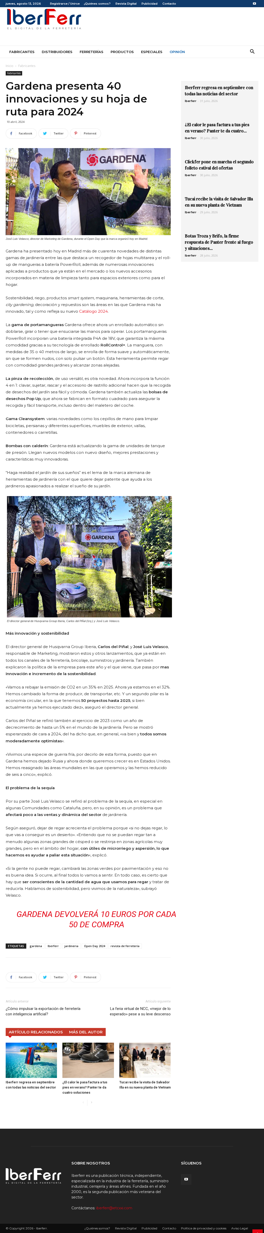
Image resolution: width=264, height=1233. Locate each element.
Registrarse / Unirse (65, 3)
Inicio (9, 66)
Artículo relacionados (36, 1032)
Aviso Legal (239, 1228)
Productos (122, 52)
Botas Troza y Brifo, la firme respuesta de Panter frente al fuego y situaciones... (219, 242)
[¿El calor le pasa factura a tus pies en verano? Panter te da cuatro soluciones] (88, 1060)
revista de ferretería (125, 946)
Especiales (151, 52)
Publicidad (150, 3)
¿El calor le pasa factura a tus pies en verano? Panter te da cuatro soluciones (84, 1087)
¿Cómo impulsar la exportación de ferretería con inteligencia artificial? (43, 1011)
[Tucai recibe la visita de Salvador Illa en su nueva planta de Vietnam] (145, 1060)
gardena (36, 946)
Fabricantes (22, 52)
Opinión (177, 52)
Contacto (169, 3)
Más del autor (86, 1032)
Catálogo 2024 (93, 311)
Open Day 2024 (94, 946)
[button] (252, 52)
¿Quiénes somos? (97, 3)
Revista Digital (126, 3)
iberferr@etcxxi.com (114, 1208)
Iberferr (53, 946)
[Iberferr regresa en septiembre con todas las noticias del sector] (31, 1060)
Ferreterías (91, 52)
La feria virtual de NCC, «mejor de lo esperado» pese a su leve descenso (140, 1011)
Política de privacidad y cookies (203, 1228)
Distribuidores (57, 52)
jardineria (71, 946)
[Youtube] (254, 3)
